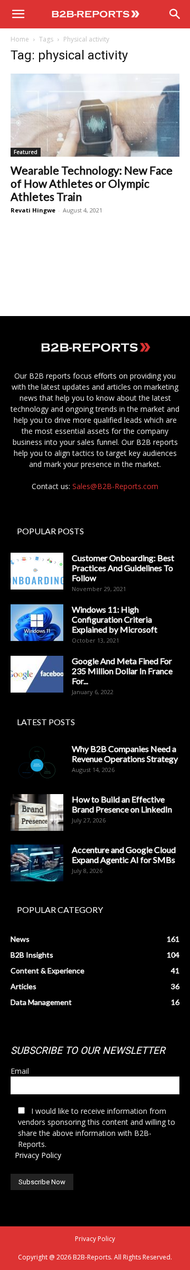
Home (20, 39)
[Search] (175, 14)
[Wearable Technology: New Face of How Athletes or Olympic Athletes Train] (95, 115)
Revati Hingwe (33, 210)
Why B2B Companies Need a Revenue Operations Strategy (125, 754)
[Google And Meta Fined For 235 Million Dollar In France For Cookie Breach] (37, 674)
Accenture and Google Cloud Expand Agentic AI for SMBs (124, 855)
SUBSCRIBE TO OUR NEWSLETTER (88, 1050)
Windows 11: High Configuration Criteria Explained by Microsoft (114, 619)
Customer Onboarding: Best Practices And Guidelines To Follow (123, 568)
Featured (25, 152)
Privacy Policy (38, 1155)
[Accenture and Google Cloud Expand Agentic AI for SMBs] (37, 863)
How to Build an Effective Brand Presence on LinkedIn (122, 804)
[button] (18, 14)
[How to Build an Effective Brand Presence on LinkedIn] (37, 812)
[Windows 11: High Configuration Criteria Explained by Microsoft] (37, 622)
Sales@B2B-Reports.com (115, 486)
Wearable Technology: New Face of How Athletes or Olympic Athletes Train (92, 183)
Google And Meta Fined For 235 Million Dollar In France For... (122, 671)
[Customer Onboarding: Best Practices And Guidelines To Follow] (37, 571)
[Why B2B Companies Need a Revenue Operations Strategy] (37, 762)
